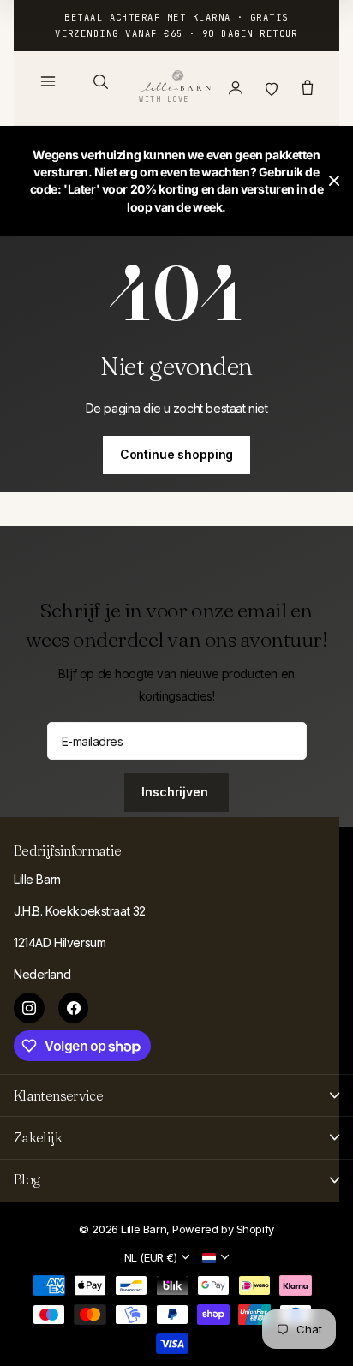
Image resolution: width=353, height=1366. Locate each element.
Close (334, 181)
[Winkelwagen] (308, 88)
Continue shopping (177, 454)
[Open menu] (48, 81)
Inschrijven (176, 791)
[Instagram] (29, 1008)
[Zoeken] (100, 81)
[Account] (236, 88)
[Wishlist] (272, 88)
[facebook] (73, 1008)
